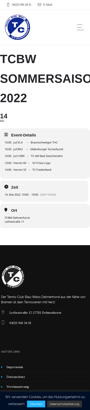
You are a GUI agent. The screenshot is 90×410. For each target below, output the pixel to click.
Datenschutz (16, 377)
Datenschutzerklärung (64, 404)
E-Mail (47, 5)
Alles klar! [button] (36, 404)
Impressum (15, 367)
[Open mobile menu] (81, 27)
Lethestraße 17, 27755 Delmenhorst (35, 313)
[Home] (17, 39)
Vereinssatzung (18, 387)
